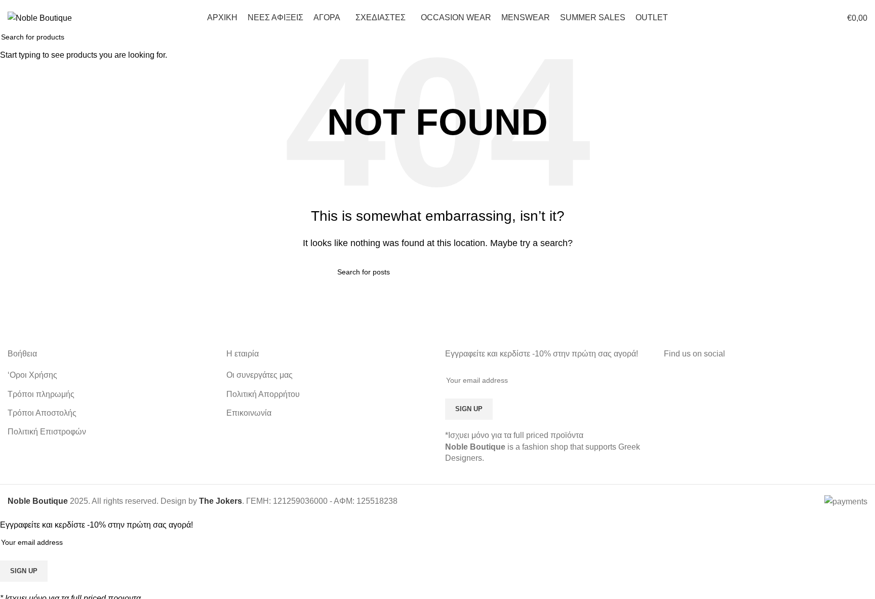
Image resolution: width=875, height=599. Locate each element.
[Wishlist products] (817, 18)
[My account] (781, 18)
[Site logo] (40, 17)
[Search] (799, 18)
